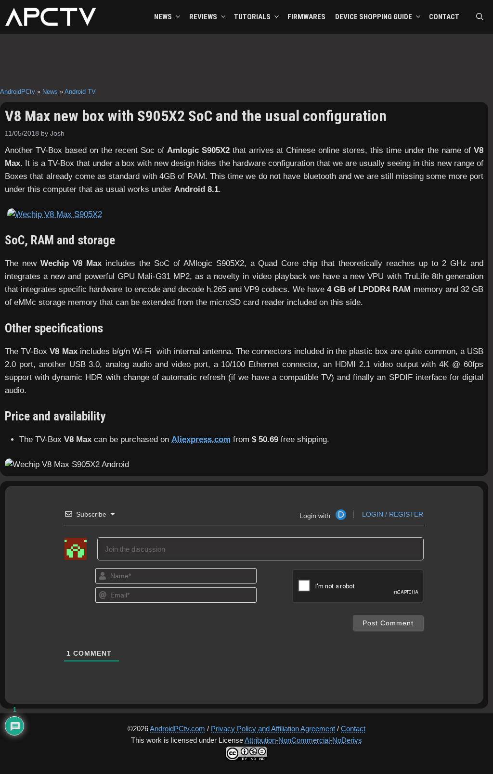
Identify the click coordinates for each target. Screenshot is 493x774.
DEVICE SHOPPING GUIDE (373, 17)
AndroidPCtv (17, 91)
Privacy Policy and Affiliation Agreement (273, 728)
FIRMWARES (306, 17)
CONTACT (444, 17)
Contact (353, 728)
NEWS (163, 17)
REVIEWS (203, 17)
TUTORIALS (252, 17)
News (50, 91)
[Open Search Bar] (480, 17)
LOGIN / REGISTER (391, 514)
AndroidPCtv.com (177, 728)
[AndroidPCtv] (50, 16)
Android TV (80, 91)
